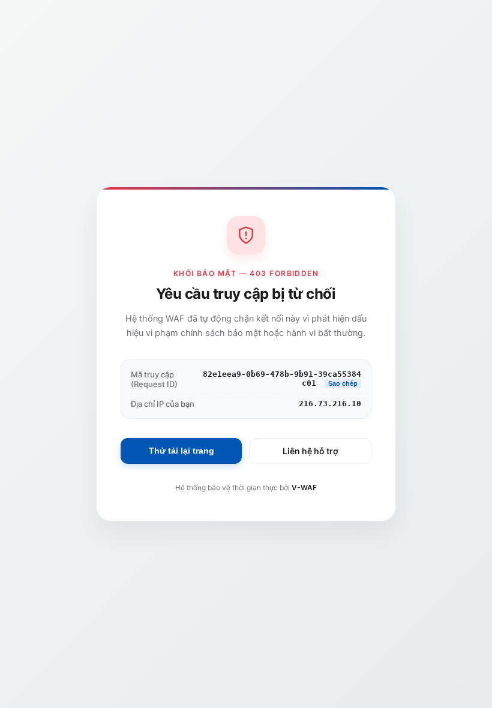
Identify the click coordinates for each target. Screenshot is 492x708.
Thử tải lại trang (181, 450)
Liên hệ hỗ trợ (310, 451)
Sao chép (343, 383)
